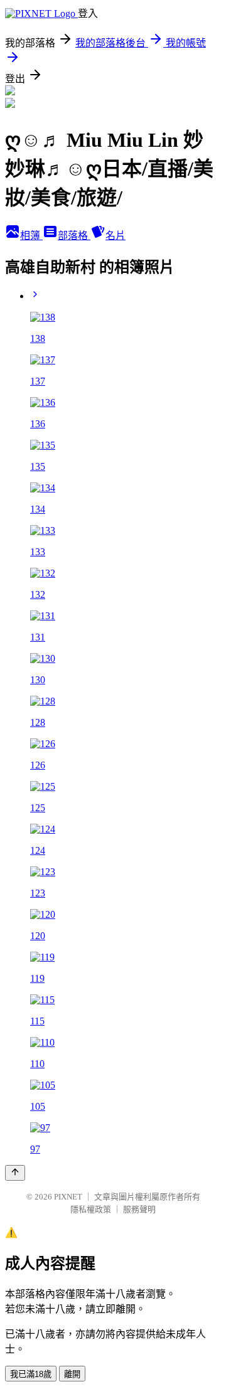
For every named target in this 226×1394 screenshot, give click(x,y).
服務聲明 (139, 1209)
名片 (115, 235)
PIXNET (68, 1196)
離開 (72, 1374)
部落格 (74, 235)
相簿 (31, 235)
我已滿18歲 (30, 1374)
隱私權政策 (90, 1209)
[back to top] (15, 1173)
